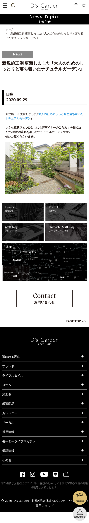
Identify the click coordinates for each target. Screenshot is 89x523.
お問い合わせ (44, 298)
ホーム (10, 29)
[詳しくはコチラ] (23, 219)
